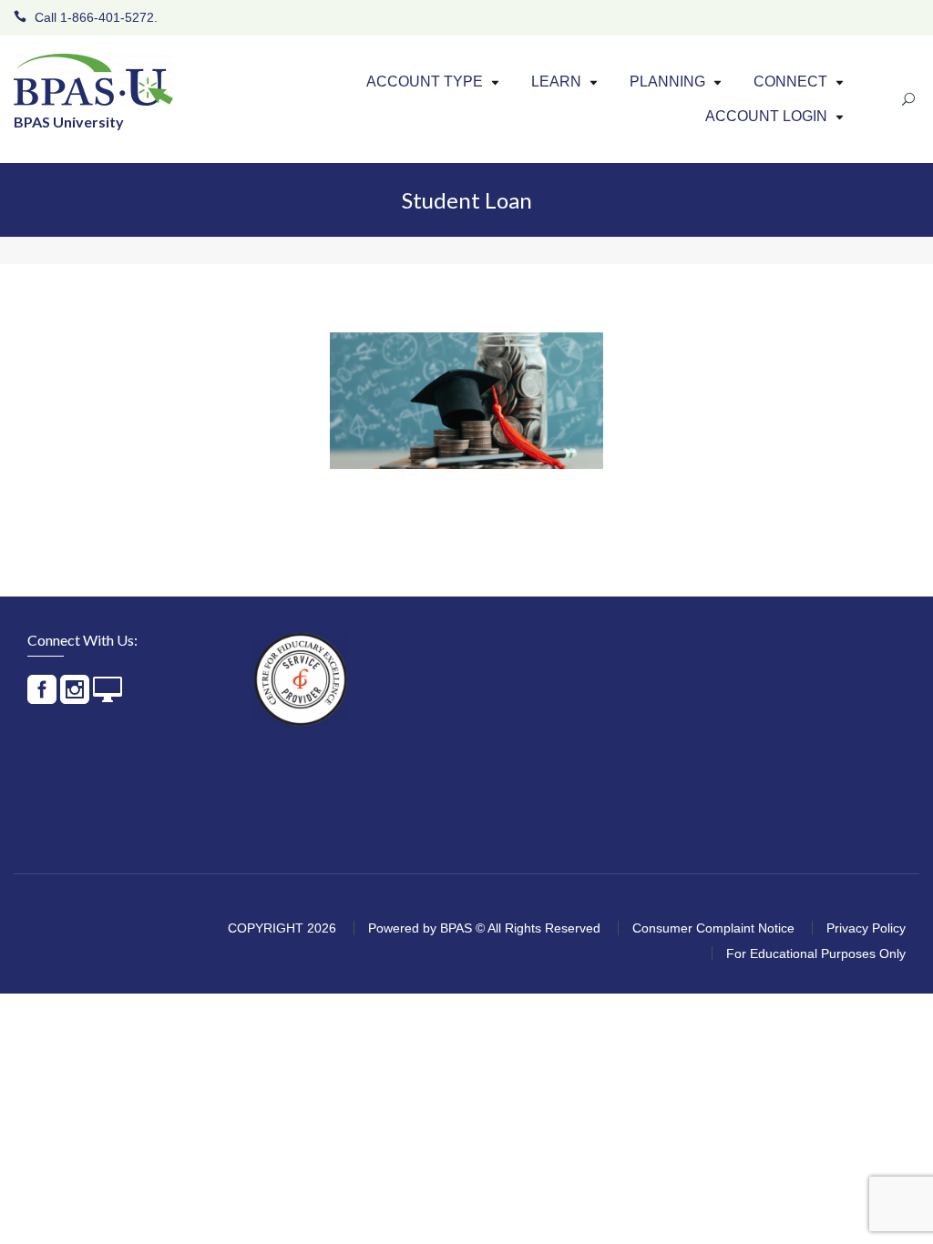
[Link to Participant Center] (107, 697)
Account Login (766, 116)
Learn (556, 81)
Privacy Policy (866, 928)
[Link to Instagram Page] (74, 697)
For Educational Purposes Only (816, 953)
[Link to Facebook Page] (41, 697)
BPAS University (69, 121)
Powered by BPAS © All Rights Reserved (484, 928)
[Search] (906, 99)
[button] (495, 82)
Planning (667, 81)
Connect (790, 81)
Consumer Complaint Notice (713, 928)
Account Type (424, 81)
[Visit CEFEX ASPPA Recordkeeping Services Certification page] (300, 679)
